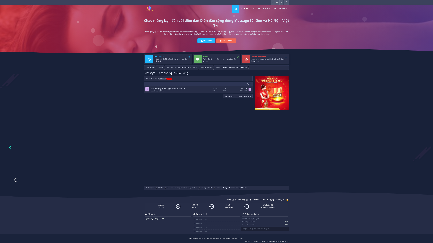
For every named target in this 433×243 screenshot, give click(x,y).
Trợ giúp (271, 200)
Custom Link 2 (201, 223)
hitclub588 (268, 205)
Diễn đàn (248, 9)
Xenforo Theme (235, 238)
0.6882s (272, 241)
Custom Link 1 (201, 219)
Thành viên (280, 9)
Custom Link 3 (201, 227)
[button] (254, 9)
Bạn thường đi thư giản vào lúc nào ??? (168, 88)
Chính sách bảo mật (258, 200)
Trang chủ (235, 9)
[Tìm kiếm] (286, 2)
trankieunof (154, 91)
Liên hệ (228, 200)
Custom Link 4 (201, 231)
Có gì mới (264, 9)
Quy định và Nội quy (241, 200)
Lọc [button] (248, 84)
